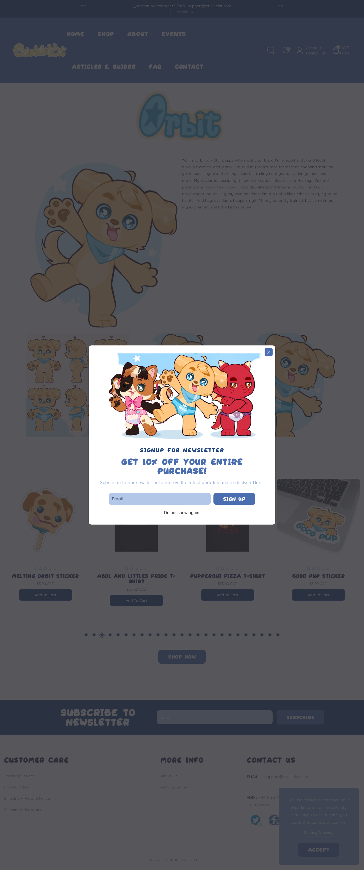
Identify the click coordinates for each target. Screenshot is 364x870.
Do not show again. (182, 512)
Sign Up (234, 499)
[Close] (269, 352)
